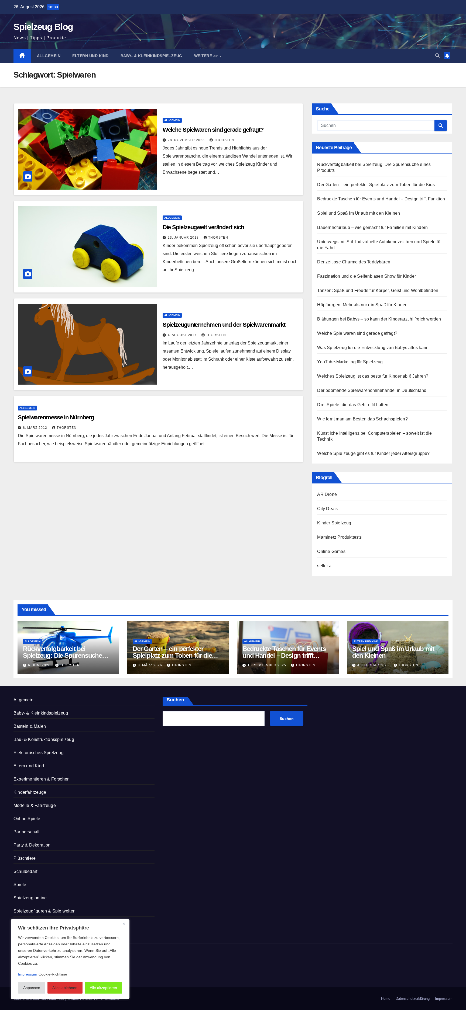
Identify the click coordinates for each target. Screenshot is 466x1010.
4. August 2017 (183, 335)
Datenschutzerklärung (413, 999)
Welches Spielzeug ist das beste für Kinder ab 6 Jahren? (373, 376)
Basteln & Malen (29, 726)
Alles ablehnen (64, 987)
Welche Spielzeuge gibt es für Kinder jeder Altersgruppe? (373, 453)
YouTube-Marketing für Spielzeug (350, 362)
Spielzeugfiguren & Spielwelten (44, 911)
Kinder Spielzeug (334, 523)
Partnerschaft (26, 832)
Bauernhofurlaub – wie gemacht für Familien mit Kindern (372, 227)
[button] (437, 55)
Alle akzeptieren (103, 987)
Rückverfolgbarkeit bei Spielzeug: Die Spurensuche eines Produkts (62, 655)
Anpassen (31, 987)
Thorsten (224, 140)
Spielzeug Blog (43, 27)
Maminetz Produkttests (339, 537)
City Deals (327, 508)
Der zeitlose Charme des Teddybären (353, 262)
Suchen (175, 699)
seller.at (325, 565)
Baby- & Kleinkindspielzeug (151, 56)
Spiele (19, 884)
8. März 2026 (150, 665)
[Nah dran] (124, 923)
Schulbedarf (25, 871)
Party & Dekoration (32, 845)
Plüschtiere (24, 858)
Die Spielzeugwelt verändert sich (203, 227)
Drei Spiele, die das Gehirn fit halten (352, 404)
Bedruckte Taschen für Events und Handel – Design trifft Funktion (381, 199)
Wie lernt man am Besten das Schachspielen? (362, 419)
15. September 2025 (267, 665)
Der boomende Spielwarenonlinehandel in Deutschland (371, 390)
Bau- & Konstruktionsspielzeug (43, 739)
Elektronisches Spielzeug (38, 752)
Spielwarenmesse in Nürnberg (56, 417)
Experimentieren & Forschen (41, 779)
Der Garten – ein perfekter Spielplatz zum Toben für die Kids (376, 184)
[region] (70, 959)
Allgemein (49, 56)
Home (385, 999)
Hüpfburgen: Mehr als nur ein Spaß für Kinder (361, 304)
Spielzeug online (30, 898)
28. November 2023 (187, 140)
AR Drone (327, 494)
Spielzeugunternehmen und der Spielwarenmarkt (224, 324)
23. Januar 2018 (184, 237)
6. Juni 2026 (40, 665)
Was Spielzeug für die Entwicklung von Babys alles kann (373, 347)
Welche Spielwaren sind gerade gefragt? (213, 129)
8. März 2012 (35, 428)
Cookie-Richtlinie (53, 974)
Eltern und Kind (90, 56)
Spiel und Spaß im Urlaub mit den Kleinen (358, 213)
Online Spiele (26, 818)
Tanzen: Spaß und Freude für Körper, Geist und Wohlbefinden (377, 290)
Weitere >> (206, 56)
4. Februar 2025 (373, 665)
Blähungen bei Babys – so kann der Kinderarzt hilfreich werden (379, 319)
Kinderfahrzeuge (29, 792)
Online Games (331, 551)
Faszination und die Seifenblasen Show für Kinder (366, 276)
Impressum (444, 999)
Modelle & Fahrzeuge (34, 805)
